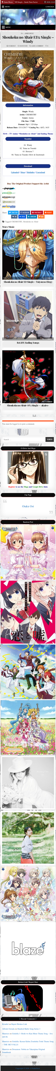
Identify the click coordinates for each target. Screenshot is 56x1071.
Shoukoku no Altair (30, 221)
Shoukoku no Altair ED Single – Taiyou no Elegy (28, 281)
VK (15, 216)
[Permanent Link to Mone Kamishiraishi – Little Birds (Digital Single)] (28, 838)
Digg (23, 216)
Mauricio (5, 1033)
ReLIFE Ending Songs (28, 342)
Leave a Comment (37, 46)
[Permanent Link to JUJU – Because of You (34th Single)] (28, 783)
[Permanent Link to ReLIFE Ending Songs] (28, 315)
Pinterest (38, 212)
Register (11, 486)
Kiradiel (5, 1024)
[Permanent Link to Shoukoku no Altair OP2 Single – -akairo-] (28, 376)
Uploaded (15, 172)
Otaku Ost (28, 506)
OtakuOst (12, 46)
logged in (16, 424)
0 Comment (49, 278)
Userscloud (40, 172)
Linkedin (33, 216)
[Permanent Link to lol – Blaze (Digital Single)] (28, 949)
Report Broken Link (19, 1024)
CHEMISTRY (16, 221)
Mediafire (31, 172)
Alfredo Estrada (8, 1029)
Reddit (49, 212)
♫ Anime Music (28, 33)
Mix (42, 216)
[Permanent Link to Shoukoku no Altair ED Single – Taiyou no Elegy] (28, 255)
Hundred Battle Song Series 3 (28, 1029)
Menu (7, 6)
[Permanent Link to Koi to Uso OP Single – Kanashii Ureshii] (28, 612)
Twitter (14, 212)
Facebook (25, 212)
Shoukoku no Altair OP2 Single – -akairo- (28, 405)
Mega (23, 172)
